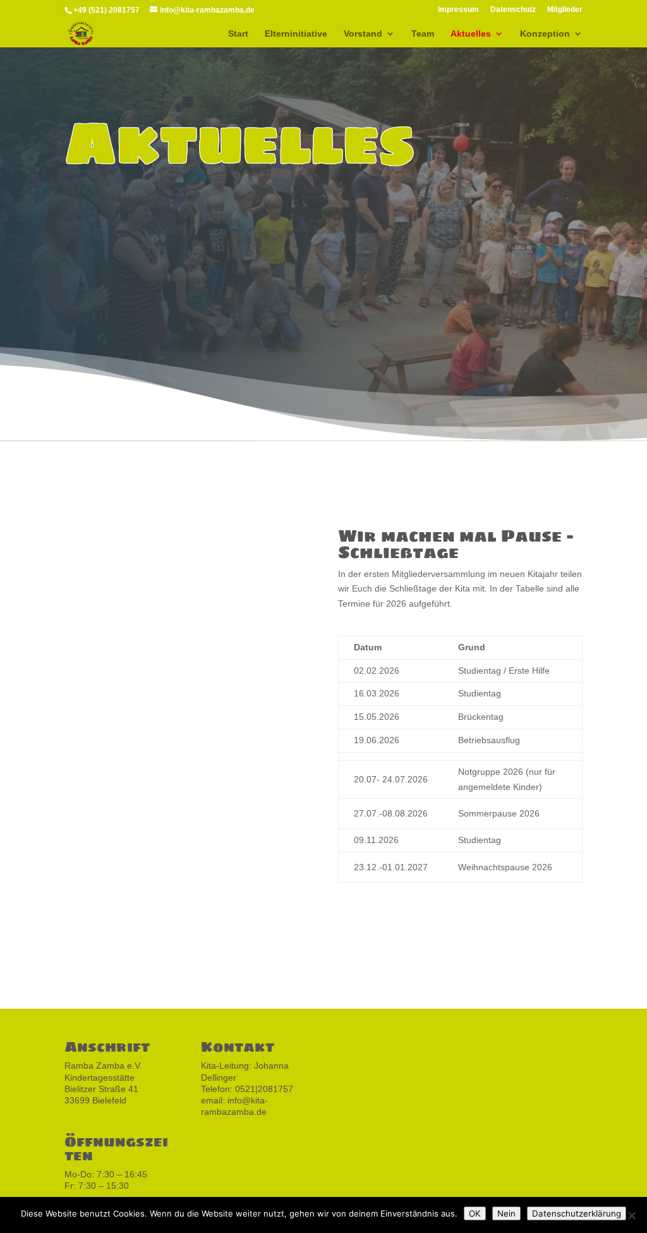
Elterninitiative (296, 34)
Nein (506, 1213)
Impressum (458, 10)
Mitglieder (565, 10)
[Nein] (631, 1215)
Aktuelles (470, 34)
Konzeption (545, 34)
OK (475, 1213)
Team (422, 34)
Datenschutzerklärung (576, 1213)
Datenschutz (513, 10)
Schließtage (124, 488)
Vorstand (363, 34)
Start (238, 34)
